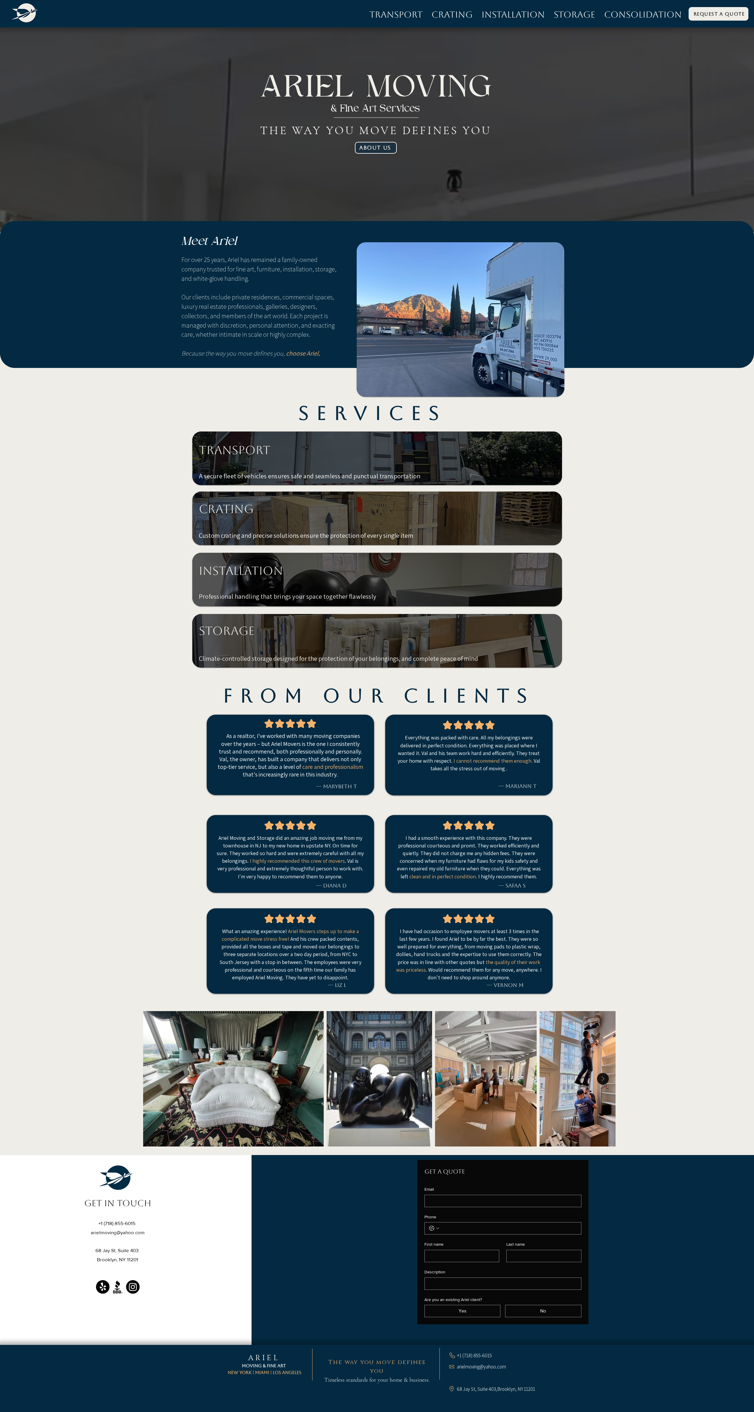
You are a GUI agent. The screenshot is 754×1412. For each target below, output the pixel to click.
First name (434, 1244)
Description (434, 1272)
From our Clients (379, 696)
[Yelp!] (103, 1287)
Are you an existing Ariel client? (453, 1299)
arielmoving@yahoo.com (118, 1232)
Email (429, 1189)
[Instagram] (133, 1287)
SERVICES (372, 413)
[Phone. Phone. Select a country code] (434, 1228)
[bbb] (118, 1287)
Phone (430, 1216)
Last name (515, 1244)
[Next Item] (603, 1079)
